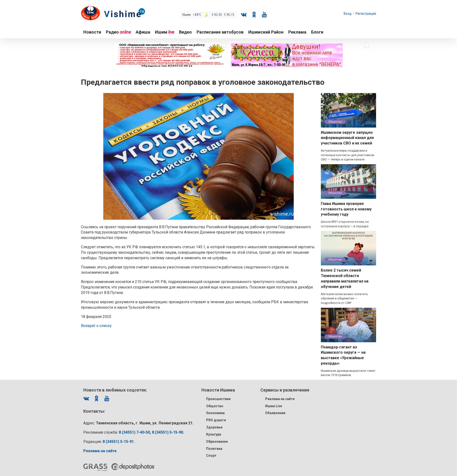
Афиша (143, 32)
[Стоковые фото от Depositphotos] (132, 466)
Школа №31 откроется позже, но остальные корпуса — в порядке (345, 224)
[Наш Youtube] (264, 14)
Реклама (297, 32)
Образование (217, 441)
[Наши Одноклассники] (254, 14)
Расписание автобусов (220, 32)
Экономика (215, 413)
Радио (118, 32)
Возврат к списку (96, 325)
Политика (214, 449)
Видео (185, 32)
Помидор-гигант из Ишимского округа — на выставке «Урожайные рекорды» (343, 355)
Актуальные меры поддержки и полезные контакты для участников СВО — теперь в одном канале (347, 155)
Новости (92, 32)
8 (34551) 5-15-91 (118, 441)
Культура (213, 434)
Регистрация (366, 13)
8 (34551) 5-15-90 (167, 432)
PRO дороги (216, 420)
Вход (348, 13)
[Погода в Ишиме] (208, 14)
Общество (335, 121)
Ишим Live (273, 406)
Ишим (164, 32)
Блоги (317, 32)
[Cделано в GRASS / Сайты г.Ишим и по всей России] (95, 467)
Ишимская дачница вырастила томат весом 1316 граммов (348, 373)
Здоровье (214, 427)
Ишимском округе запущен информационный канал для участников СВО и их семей (347, 138)
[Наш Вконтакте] (244, 14)
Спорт (211, 455)
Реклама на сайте (280, 399)
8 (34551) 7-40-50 (134, 432)
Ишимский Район (265, 32)
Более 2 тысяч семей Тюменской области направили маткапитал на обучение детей (344, 278)
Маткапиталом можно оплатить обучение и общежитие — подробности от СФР (344, 298)
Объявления (275, 413)
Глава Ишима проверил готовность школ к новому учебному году (346, 209)
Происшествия (218, 399)
